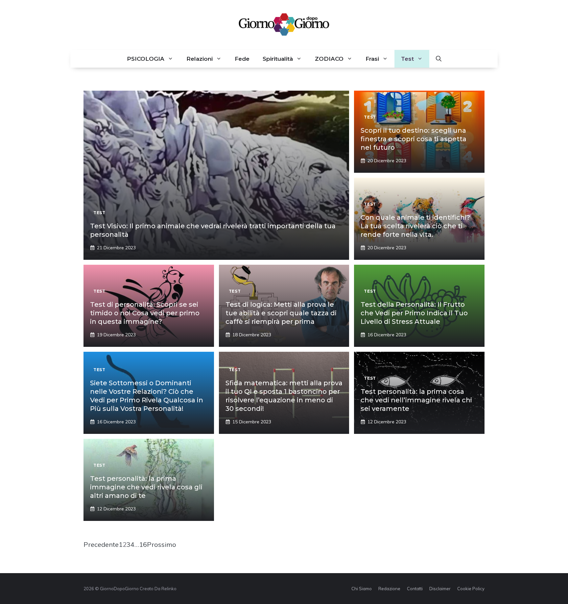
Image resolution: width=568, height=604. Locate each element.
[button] (438, 59)
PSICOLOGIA (145, 59)
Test (407, 59)
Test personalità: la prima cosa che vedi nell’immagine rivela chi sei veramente (416, 400)
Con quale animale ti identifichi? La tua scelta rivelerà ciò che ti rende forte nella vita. (415, 225)
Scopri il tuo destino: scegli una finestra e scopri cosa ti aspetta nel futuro (413, 138)
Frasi (372, 59)
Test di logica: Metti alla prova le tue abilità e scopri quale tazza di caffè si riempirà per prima (281, 313)
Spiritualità (278, 59)
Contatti (415, 588)
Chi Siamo (361, 588)
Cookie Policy (471, 588)
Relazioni (199, 59)
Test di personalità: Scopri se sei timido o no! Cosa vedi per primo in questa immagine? (145, 313)
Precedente (101, 544)
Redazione (389, 588)
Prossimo (161, 544)
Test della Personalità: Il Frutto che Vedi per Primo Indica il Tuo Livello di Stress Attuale (414, 313)
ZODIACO (329, 59)
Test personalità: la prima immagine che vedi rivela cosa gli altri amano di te (146, 487)
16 (143, 544)
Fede (242, 59)
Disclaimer (440, 588)
